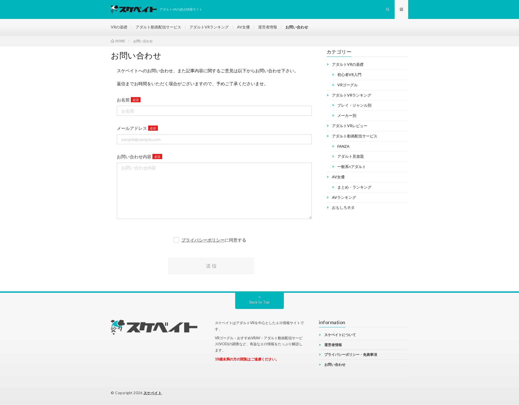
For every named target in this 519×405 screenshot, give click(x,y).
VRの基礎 (119, 27)
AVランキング (344, 197)
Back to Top (259, 302)
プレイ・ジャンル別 (354, 105)
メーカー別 (346, 115)
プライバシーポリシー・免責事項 (350, 354)
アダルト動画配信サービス (158, 27)
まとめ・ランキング (354, 187)
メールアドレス (132, 128)
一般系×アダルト (351, 166)
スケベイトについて (340, 334)
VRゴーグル (347, 85)
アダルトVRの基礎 (348, 64)
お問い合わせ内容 (134, 156)
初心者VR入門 (349, 74)
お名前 (123, 99)
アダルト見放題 (350, 156)
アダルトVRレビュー (349, 125)
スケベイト (153, 393)
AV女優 (243, 27)
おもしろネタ (343, 207)
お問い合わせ (296, 27)
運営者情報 (267, 27)
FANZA (343, 146)
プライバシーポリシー (203, 239)
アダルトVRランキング (209, 27)
